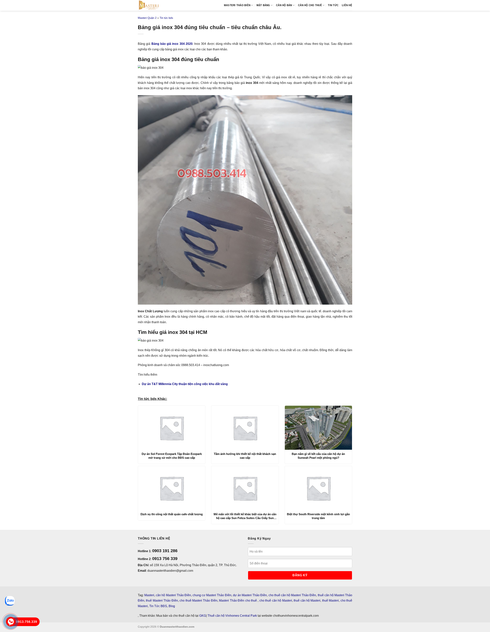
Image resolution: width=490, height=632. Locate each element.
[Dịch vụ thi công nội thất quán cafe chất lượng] (171, 488)
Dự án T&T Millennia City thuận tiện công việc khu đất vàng (185, 384)
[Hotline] (10, 621)
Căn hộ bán (284, 5)
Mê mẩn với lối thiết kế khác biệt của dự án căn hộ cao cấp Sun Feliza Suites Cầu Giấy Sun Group (245, 516)
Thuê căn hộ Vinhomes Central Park (232, 615)
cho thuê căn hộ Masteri (275, 600)
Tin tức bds (166, 17)
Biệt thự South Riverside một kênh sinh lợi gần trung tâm (318, 516)
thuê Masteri (330, 600)
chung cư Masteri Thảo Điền (212, 595)
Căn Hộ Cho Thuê (310, 5)
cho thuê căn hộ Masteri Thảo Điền (292, 595)
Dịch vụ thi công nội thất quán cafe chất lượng (171, 514)
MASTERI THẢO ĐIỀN (237, 5)
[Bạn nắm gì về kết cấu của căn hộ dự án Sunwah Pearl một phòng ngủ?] (318, 428)
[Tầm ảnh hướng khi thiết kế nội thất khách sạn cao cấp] (244, 428)
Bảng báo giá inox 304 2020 (172, 43)
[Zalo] (9, 600)
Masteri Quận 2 (147, 17)
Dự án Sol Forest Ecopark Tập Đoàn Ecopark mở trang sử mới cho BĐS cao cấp (172, 455)
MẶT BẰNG (263, 5)
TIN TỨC (333, 5)
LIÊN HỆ (347, 5)
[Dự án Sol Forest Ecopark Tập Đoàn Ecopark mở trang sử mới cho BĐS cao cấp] (171, 428)
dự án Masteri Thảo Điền (250, 595)
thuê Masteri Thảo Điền (162, 600)
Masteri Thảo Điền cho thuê (238, 600)
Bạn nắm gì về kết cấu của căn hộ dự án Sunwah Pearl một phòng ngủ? (318, 455)
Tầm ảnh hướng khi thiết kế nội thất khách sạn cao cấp (245, 455)
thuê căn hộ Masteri (307, 600)
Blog (172, 606)
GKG (202, 615)
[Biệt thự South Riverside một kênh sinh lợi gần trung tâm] (318, 488)
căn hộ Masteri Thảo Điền (173, 595)
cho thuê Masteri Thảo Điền (198, 600)
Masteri (149, 595)
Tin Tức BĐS (158, 606)
